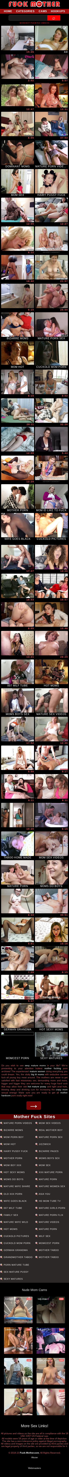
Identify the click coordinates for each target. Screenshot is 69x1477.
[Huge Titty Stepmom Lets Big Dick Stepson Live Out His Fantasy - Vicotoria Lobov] (17, 210)
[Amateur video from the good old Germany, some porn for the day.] (51, 38)
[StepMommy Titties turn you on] (51, 439)
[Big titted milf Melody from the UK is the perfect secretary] (17, 468)
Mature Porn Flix (50, 1215)
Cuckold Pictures (16, 1236)
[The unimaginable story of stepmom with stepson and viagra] (51, 929)
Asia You (44, 1194)
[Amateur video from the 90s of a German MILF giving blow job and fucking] (17, 557)
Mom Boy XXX (12, 1165)
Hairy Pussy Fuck (15, 1151)
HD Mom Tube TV (49, 1201)
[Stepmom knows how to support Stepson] (17, 643)
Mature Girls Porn (51, 1208)
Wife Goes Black (15, 1201)
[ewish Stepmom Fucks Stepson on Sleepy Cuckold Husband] (51, 557)
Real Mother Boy (50, 1130)
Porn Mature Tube (16, 1265)
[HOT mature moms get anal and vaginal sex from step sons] (51, 296)
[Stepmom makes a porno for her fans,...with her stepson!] (51, 729)
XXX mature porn (50, 1172)
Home (8, 11)
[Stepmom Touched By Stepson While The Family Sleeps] (17, 66)
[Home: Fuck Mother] (34, 4)
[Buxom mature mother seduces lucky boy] (17, 382)
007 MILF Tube (12, 1208)
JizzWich (44, 1144)
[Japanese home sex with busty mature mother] (17, 296)
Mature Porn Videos (17, 1123)
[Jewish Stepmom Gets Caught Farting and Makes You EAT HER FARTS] (17, 614)
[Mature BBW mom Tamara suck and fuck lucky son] (51, 815)
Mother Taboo (48, 1250)
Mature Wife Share (16, 1186)
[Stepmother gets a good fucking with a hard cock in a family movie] (17, 439)
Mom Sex (44, 1165)
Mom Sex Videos (49, 1123)
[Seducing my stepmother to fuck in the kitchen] (17, 958)
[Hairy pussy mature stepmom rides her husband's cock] (51, 786)
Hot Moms (10, 1229)
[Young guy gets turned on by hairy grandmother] (51, 267)
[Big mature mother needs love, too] (51, 958)
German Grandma (15, 1250)
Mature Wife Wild (15, 1222)
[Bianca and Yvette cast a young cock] (51, 586)
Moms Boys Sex (49, 1158)
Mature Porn (47, 1179)
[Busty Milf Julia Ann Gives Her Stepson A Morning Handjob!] (17, 758)
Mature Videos (48, 1222)
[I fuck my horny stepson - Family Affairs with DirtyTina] (17, 38)
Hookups (58, 11)
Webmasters (34, 1468)
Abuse (34, 1457)
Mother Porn (12, 1158)
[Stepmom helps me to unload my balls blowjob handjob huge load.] (51, 758)
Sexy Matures (13, 1279)
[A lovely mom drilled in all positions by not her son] (17, 586)
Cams (43, 11)
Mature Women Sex (51, 1186)
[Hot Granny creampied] (17, 238)
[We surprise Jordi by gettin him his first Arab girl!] (51, 124)
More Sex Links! (34, 1426)
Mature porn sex (50, 1137)
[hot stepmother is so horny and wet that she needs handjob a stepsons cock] (17, 729)
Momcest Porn (48, 1243)
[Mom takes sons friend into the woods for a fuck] (17, 95)
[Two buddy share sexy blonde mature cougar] (17, 124)
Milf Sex (44, 1236)
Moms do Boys (13, 1179)
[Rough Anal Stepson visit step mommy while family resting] (51, 66)
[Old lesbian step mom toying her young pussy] (17, 786)
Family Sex (10, 1215)
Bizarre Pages (48, 1151)
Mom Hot (9, 1144)
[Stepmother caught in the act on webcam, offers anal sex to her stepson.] (17, 410)
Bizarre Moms (13, 1130)
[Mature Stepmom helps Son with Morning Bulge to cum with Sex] (17, 267)
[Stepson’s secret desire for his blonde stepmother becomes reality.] (51, 643)
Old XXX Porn (12, 1194)
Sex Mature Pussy (16, 1272)
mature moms (38, 1065)
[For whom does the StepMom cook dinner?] (51, 95)
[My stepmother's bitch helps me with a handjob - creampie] (17, 815)
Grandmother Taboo (18, 1257)
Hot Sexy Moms (14, 1172)
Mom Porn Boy (13, 1137)
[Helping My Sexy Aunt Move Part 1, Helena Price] (51, 382)
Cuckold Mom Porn (16, 1243)
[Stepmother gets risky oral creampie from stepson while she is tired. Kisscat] (51, 614)
